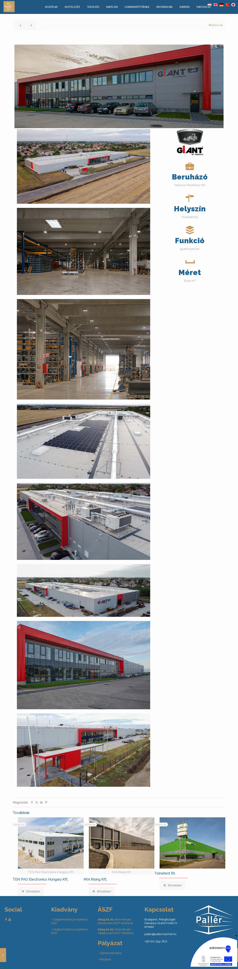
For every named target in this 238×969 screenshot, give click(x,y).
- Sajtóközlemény (110, 953)
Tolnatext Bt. (165, 873)
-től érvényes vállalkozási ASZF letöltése (116, 931)
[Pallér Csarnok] (9, 11)
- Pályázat (104, 959)
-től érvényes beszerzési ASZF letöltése (115, 921)
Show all (217, 25)
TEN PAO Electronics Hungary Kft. (40, 879)
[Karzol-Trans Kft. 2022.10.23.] (3, 955)
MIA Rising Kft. (95, 879)
